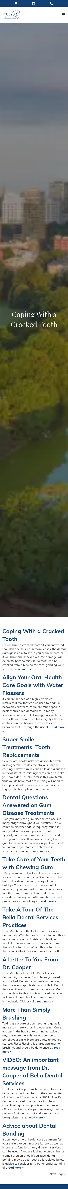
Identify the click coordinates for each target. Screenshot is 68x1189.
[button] (33, 3)
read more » (23, 669)
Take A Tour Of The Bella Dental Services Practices (30, 917)
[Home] (11, 15)
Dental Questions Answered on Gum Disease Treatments (28, 805)
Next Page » (58, 1174)
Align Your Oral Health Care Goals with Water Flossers (32, 685)
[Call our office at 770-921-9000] (51, 3)
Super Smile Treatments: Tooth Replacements (26, 747)
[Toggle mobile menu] (63, 14)
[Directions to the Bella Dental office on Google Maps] (16, 3)
